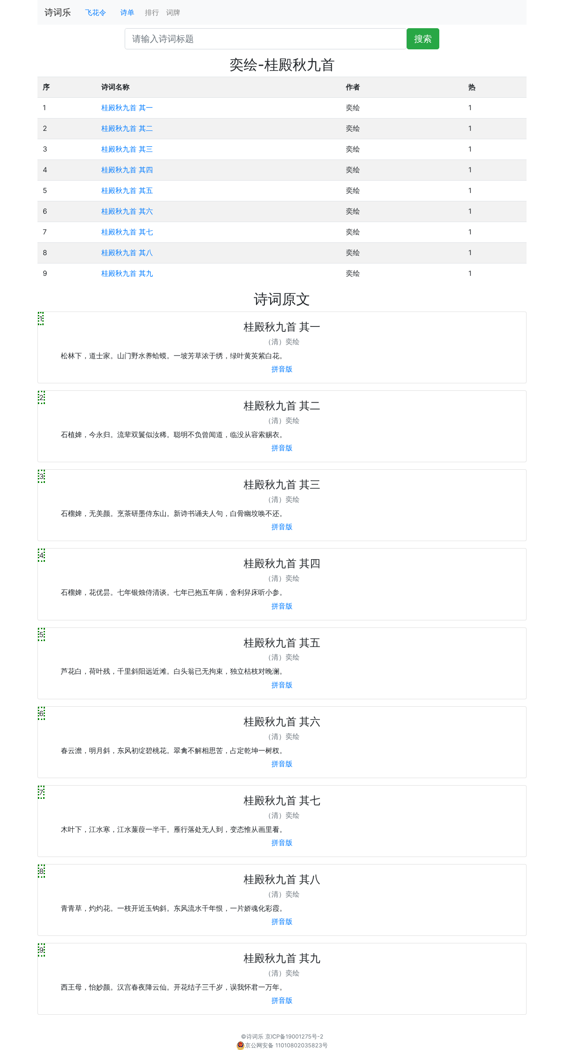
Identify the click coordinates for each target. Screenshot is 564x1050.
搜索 (423, 38)
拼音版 (282, 368)
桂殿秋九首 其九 (127, 273)
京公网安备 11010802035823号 (286, 1045)
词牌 (173, 12)
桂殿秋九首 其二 (127, 128)
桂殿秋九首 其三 (127, 149)
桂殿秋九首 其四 (127, 169)
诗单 (127, 12)
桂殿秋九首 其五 (127, 190)
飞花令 (95, 12)
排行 (152, 12)
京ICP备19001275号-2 (294, 1036)
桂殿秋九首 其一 (127, 107)
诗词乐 (58, 12)
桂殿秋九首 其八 (127, 252)
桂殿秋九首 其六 (127, 211)
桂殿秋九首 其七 (127, 231)
